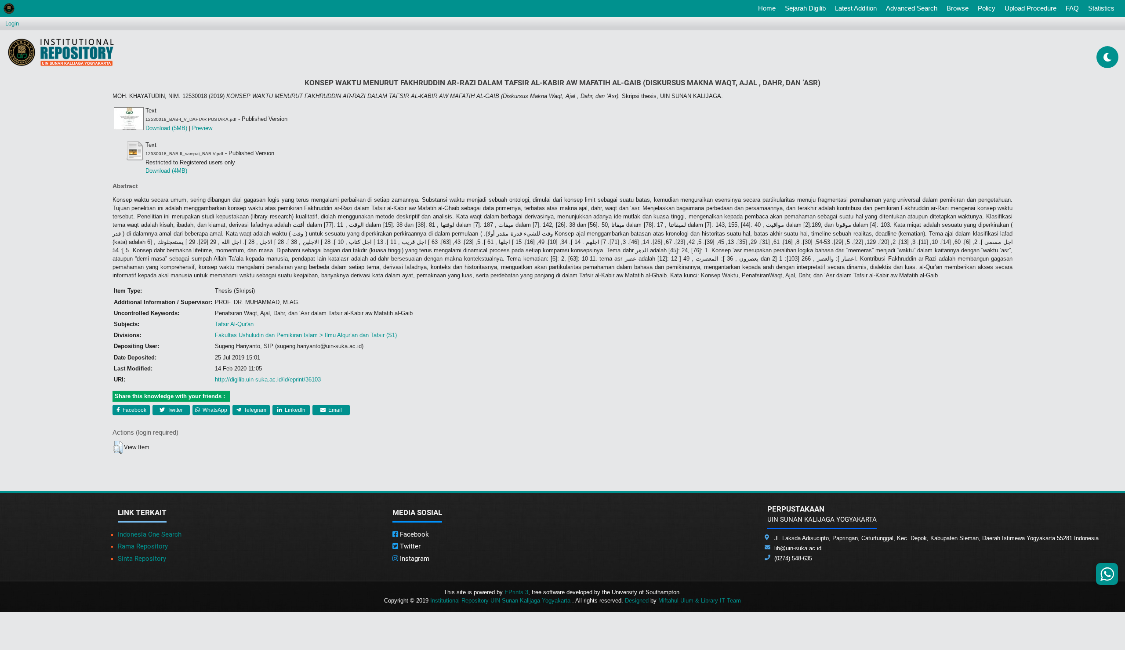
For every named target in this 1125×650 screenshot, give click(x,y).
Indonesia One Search (149, 534)
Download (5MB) (166, 128)
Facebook (133, 410)
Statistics (1101, 8)
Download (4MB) (166, 170)
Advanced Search (911, 8)
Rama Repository (143, 546)
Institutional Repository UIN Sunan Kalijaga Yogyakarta (501, 600)
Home (768, 8)
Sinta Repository (142, 559)
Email (334, 410)
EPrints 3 (516, 592)
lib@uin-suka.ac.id (797, 548)
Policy (986, 8)
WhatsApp (214, 410)
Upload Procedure (1030, 8)
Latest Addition (856, 8)
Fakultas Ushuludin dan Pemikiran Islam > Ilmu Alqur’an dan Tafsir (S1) (306, 335)
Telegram (254, 410)
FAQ (1072, 8)
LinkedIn (294, 410)
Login (12, 23)
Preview (202, 128)
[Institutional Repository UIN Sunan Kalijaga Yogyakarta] (61, 52)
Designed (637, 600)
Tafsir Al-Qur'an (234, 324)
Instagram (413, 559)
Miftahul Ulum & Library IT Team (699, 600)
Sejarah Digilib (805, 8)
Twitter (174, 410)
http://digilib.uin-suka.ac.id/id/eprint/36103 (268, 379)
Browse (958, 8)
